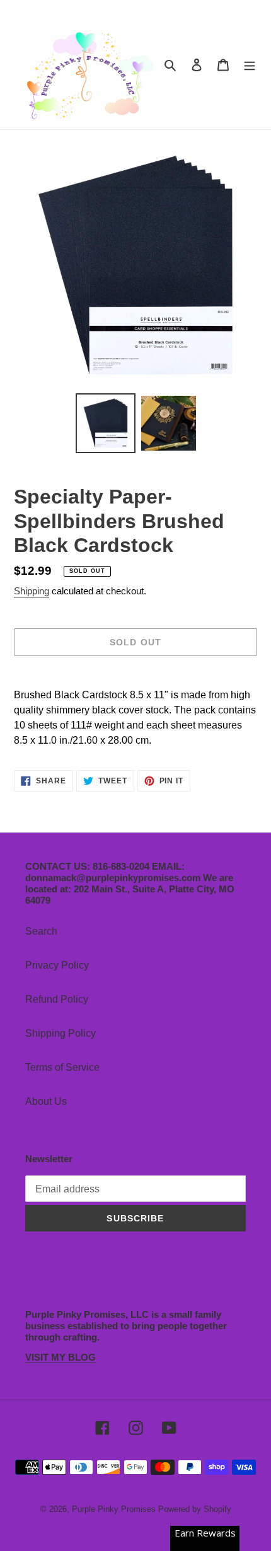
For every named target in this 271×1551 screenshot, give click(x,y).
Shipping (31, 590)
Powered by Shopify (194, 1509)
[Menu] (249, 65)
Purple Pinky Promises (115, 1509)
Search (41, 931)
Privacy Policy (57, 965)
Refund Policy (56, 999)
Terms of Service (62, 1067)
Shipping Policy (60, 1033)
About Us (46, 1101)
